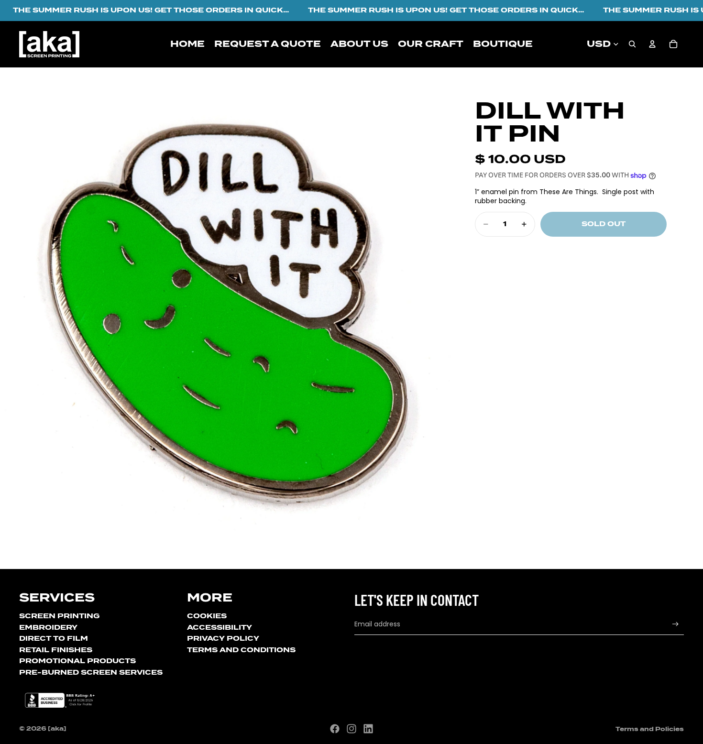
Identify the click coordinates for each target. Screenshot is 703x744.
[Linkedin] (368, 728)
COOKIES (207, 616)
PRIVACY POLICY (223, 638)
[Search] (632, 44)
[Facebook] (335, 728)
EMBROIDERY (48, 627)
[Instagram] (351, 728)
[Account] (652, 44)
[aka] (57, 728)
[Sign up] (675, 624)
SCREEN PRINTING (59, 616)
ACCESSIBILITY (219, 627)
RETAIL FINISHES (55, 650)
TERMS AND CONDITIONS (241, 650)
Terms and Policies (649, 729)
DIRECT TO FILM (53, 638)
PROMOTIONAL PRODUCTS (77, 661)
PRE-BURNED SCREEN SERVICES (91, 672)
